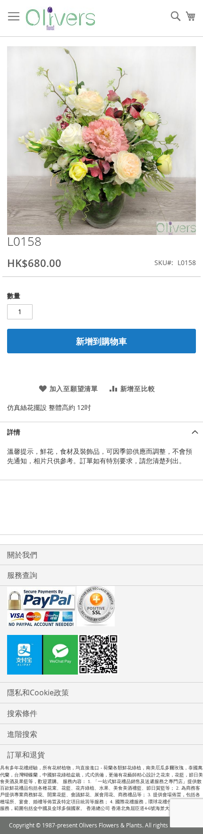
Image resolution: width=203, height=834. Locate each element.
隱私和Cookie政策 (38, 692)
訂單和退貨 (26, 755)
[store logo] (60, 18)
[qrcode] (101, 655)
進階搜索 (22, 734)
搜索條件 (22, 713)
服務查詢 (22, 575)
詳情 (13, 431)
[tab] (101, 432)
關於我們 (22, 555)
